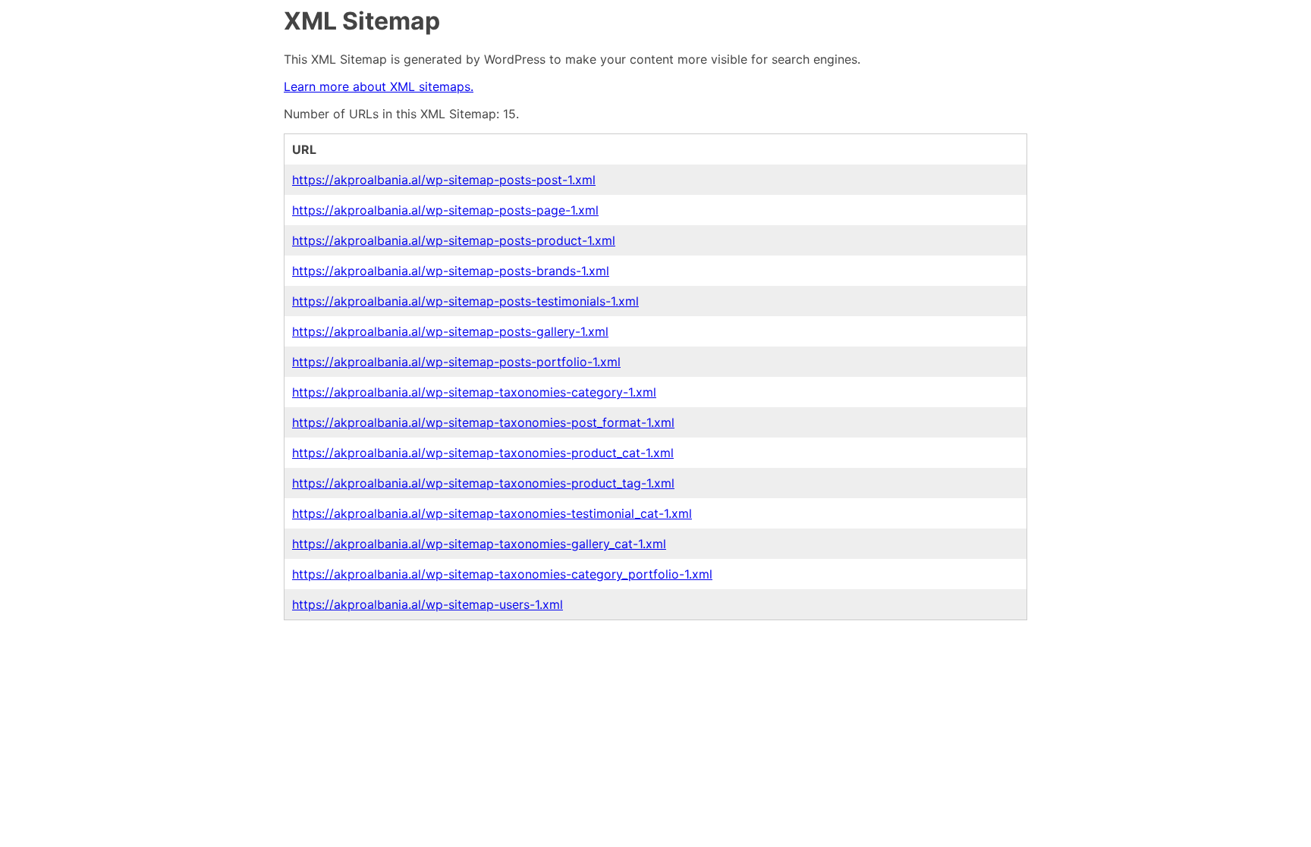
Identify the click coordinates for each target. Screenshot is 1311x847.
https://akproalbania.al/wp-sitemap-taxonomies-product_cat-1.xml (483, 452)
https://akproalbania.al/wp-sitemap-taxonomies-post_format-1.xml (483, 422)
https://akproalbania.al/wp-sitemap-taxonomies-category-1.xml (474, 392)
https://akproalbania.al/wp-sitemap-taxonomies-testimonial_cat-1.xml (492, 513)
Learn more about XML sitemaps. (378, 86)
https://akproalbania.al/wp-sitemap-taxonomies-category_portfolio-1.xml (502, 574)
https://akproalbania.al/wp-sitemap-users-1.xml (427, 604)
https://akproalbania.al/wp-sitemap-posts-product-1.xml (453, 240)
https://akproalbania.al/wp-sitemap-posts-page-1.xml (445, 210)
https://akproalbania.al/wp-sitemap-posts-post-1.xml (444, 179)
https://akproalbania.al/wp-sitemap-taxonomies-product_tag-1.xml (483, 483)
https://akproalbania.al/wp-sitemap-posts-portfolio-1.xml (456, 361)
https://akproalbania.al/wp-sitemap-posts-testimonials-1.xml (465, 301)
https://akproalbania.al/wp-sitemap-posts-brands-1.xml (450, 270)
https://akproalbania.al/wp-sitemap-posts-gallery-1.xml (450, 331)
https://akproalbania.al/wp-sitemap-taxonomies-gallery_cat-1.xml (479, 543)
